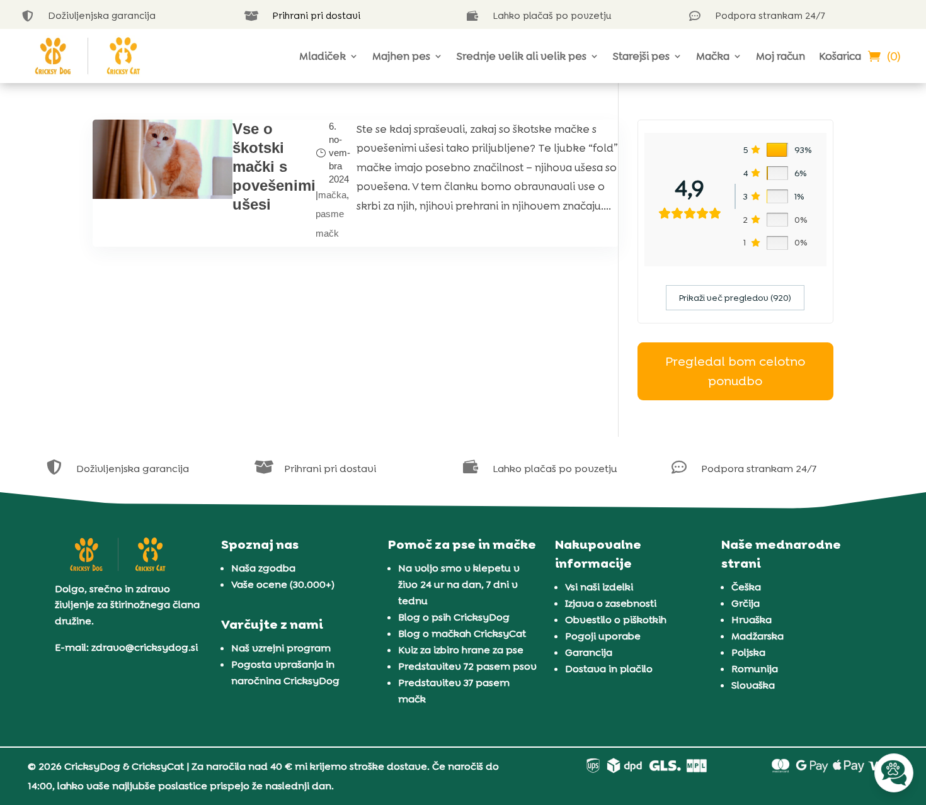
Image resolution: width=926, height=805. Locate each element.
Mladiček (322, 56)
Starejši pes (641, 56)
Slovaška (753, 685)
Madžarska (757, 636)
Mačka (712, 56)
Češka (746, 587)
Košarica (840, 56)
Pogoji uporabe (603, 636)
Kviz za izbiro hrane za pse (460, 649)
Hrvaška (751, 619)
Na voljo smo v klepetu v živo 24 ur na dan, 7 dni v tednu (459, 584)
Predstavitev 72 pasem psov (467, 666)
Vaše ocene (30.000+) (282, 584)
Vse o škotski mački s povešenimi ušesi (274, 166)
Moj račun (780, 56)
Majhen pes (401, 56)
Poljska (748, 652)
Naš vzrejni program (281, 648)
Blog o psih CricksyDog (454, 617)
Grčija (745, 603)
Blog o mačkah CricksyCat (462, 633)
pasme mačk (330, 223)
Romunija (754, 668)
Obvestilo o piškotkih (615, 619)
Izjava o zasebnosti (610, 603)
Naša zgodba (263, 568)
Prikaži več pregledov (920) (735, 297)
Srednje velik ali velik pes (521, 56)
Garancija (588, 652)
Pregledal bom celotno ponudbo (735, 371)
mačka (332, 194)
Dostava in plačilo (609, 668)
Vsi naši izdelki (599, 587)
